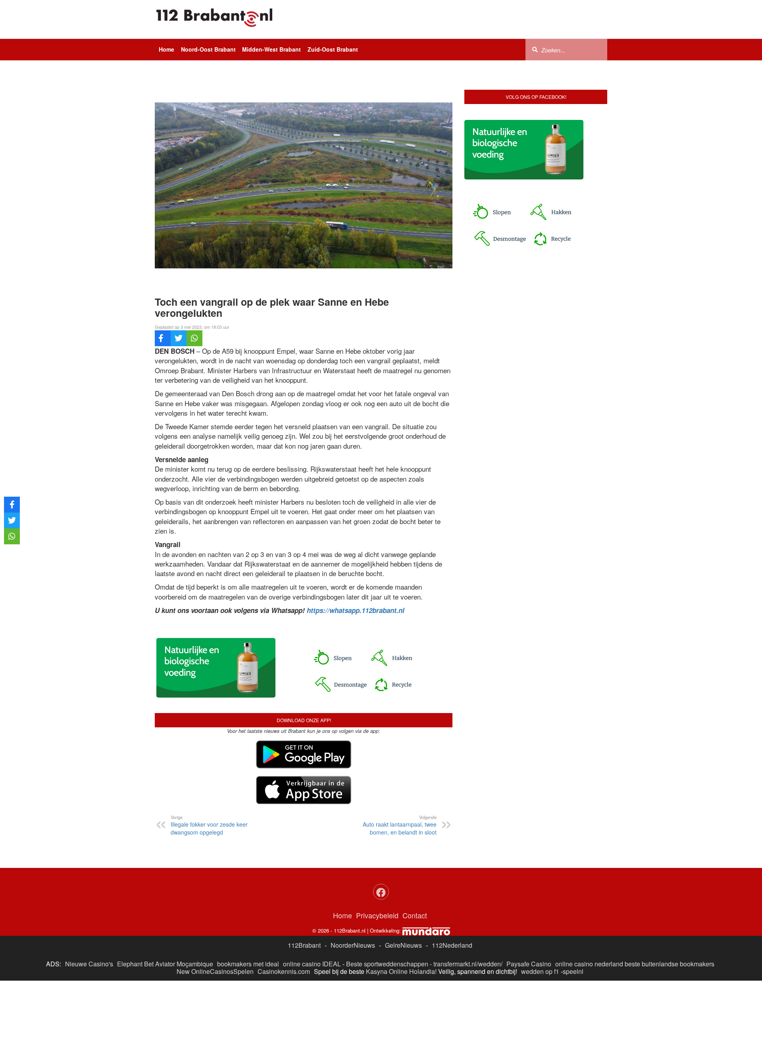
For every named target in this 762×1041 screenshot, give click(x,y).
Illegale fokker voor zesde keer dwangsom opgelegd (209, 825)
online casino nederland (589, 963)
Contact (414, 915)
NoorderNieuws (353, 945)
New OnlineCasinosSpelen (215, 971)
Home (166, 49)
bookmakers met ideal (248, 963)
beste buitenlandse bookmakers (669, 963)
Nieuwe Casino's (89, 963)
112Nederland (452, 945)
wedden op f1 (540, 971)
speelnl (573, 971)
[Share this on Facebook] (163, 338)
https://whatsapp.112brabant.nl (355, 610)
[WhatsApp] (194, 338)
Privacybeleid (377, 915)
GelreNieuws (403, 945)
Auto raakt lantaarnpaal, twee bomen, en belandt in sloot (400, 825)
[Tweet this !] (179, 338)
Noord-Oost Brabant (208, 49)
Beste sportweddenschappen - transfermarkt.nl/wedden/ (424, 963)
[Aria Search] (535, 49)
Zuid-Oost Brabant (333, 49)
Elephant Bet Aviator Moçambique (165, 963)
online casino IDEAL (312, 963)
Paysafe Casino (528, 963)
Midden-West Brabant (271, 49)
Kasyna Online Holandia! (401, 971)
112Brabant (304, 945)
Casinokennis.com (284, 971)
